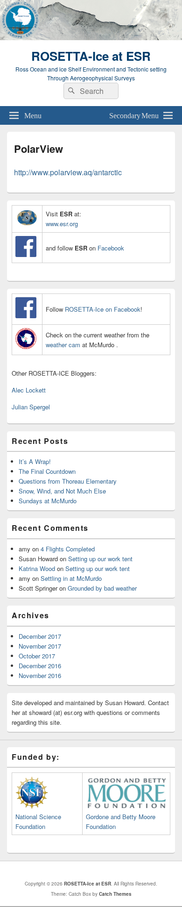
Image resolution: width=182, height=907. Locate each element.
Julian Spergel (31, 406)
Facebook (111, 247)
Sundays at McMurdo (48, 500)
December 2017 (40, 636)
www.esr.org (62, 223)
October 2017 (37, 655)
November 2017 (40, 646)
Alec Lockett (29, 390)
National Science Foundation (38, 821)
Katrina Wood (37, 568)
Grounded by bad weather (102, 588)
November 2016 (40, 675)
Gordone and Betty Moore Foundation (120, 821)
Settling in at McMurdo (71, 578)
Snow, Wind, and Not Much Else (62, 490)
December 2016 (40, 665)
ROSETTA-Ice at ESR (91, 55)
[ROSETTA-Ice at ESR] (91, 37)
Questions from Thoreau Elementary (68, 481)
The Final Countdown (47, 471)
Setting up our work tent (100, 558)
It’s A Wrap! (35, 461)
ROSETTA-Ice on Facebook (102, 309)
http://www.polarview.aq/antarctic (68, 172)
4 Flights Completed (68, 548)
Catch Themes (115, 894)
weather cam (64, 344)
